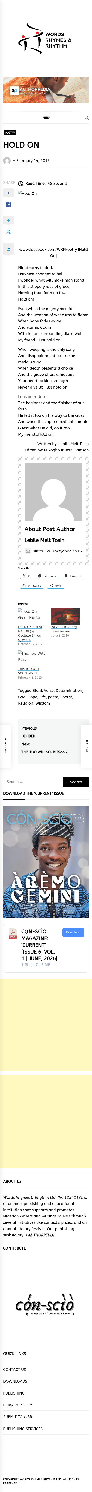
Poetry (66, 697)
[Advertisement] (46, 1025)
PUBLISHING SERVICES (23, 1429)
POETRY (10, 132)
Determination (69, 690)
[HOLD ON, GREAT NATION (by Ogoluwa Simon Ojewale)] (32, 616)
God (21, 697)
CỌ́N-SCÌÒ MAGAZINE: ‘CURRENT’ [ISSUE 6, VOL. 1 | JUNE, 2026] (39, 945)
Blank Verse (43, 690)
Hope (32, 697)
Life (42, 697)
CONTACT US (14, 1369)
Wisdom (42, 703)
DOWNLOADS (15, 1381)
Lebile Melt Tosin (74, 443)
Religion (25, 703)
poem (53, 697)
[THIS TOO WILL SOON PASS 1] (32, 658)
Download (73, 932)
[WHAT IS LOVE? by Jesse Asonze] (65, 616)
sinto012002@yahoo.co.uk (57, 551)
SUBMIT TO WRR (17, 1417)
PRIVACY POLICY (17, 1405)
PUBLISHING (14, 1393)
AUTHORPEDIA (41, 1235)
